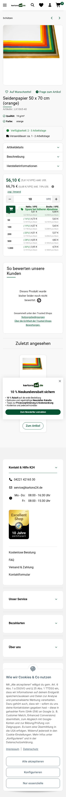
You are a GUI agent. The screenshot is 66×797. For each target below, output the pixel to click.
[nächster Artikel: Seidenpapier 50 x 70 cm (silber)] (59, 18)
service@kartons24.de (28, 487)
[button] (50, 5)
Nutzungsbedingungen (33, 317)
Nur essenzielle (33, 783)
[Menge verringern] (10, 199)
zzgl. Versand (14, 191)
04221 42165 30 (24, 479)
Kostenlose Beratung (22, 552)
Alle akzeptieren (33, 761)
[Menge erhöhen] (56, 199)
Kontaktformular (19, 574)
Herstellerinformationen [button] (22, 166)
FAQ (11, 560)
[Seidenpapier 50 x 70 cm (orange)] (33, 368)
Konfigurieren (33, 772)
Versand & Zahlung (21, 567)
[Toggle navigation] (5, 5)
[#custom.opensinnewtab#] (19, 524)
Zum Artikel (33, 425)
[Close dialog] (60, 381)
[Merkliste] (41, 5)
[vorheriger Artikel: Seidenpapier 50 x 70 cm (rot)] (52, 18)
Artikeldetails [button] (15, 147)
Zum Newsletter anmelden (33, 412)
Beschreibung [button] (15, 156)
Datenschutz (30, 748)
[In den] (10, 209)
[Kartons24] (18, 5)
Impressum (12, 748)
